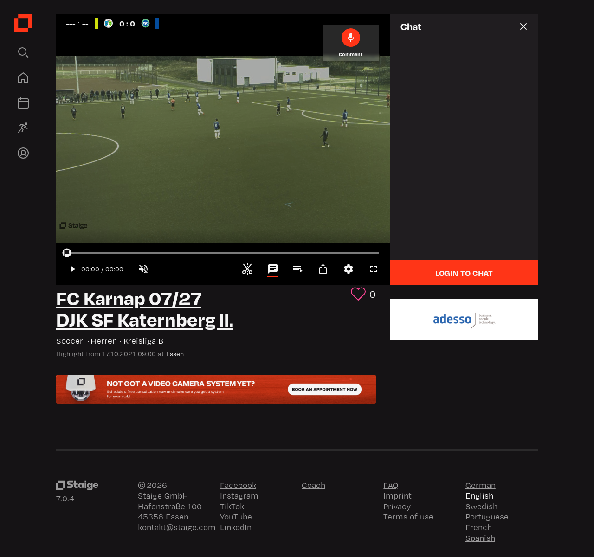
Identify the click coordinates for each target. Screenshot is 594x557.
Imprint (397, 495)
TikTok (232, 506)
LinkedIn (236, 526)
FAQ (390, 484)
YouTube (236, 516)
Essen (175, 353)
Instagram (239, 495)
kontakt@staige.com (177, 526)
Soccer (70, 340)
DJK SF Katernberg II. (144, 318)
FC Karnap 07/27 (128, 297)
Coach (313, 484)
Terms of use (408, 516)
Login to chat (464, 272)
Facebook (238, 484)
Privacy (397, 506)
